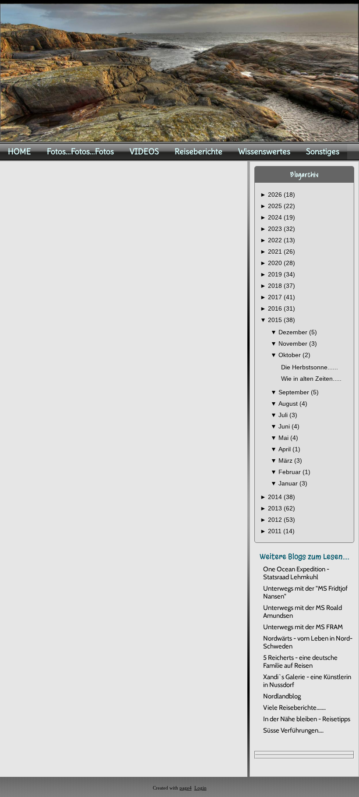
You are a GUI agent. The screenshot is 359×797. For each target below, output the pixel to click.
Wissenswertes (264, 151)
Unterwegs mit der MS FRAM (303, 627)
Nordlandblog (282, 696)
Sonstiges (322, 151)
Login (200, 788)
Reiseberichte (198, 151)
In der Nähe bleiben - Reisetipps (306, 719)
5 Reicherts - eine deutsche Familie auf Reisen (300, 661)
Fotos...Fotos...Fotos (80, 151)
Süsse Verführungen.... (293, 730)
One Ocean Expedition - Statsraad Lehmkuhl (296, 573)
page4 (186, 788)
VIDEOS (144, 151)
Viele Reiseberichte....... (294, 708)
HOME (19, 151)
